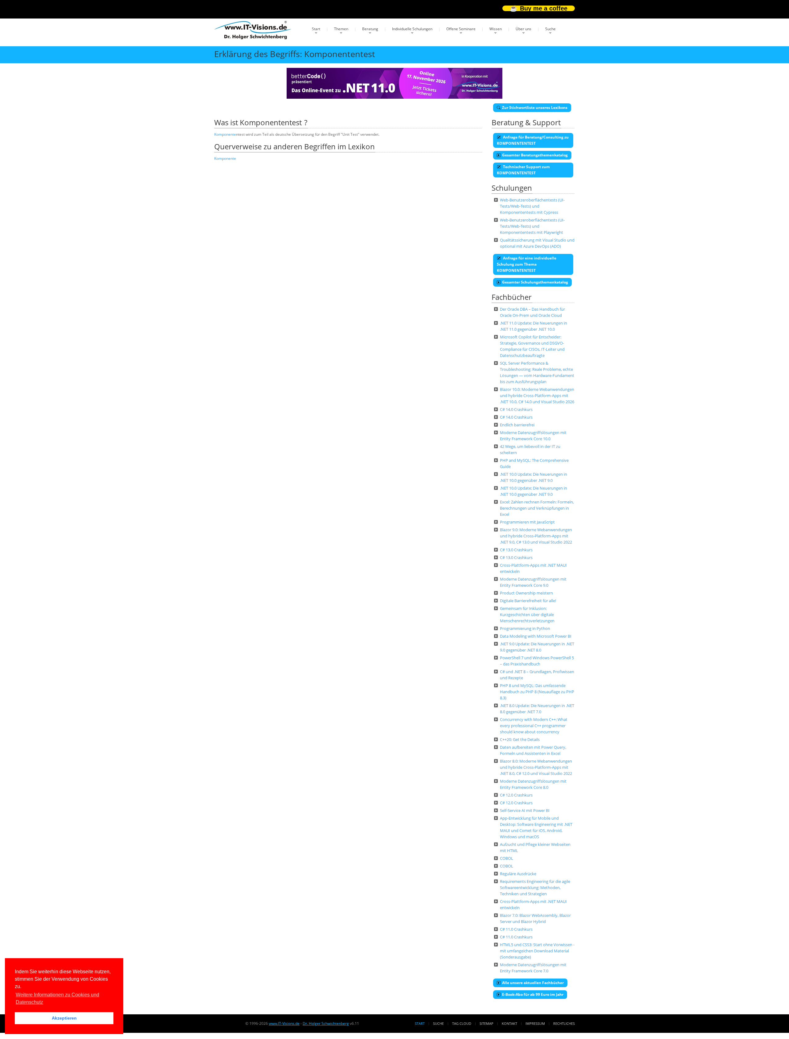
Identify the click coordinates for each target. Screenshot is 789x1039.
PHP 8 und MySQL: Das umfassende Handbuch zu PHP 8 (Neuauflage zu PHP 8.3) (537, 692)
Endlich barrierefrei (517, 425)
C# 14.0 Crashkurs (516, 409)
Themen (341, 28)
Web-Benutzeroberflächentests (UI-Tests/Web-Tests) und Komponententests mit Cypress (532, 206)
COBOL (506, 858)
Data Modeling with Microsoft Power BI (535, 636)
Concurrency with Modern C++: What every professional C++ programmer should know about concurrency (533, 726)
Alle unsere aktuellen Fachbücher (533, 982)
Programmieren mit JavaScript (527, 522)
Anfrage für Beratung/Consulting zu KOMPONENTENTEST (533, 140)
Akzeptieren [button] (64, 1018)
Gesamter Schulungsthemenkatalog (535, 282)
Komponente (225, 134)
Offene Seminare (461, 28)
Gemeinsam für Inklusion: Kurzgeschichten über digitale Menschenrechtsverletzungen (527, 614)
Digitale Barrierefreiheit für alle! (528, 600)
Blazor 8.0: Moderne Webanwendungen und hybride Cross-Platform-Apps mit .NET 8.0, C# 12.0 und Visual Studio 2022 (536, 767)
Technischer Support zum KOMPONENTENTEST (523, 170)
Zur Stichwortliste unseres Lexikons (534, 107)
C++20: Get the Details (520, 739)
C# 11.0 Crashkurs (516, 929)
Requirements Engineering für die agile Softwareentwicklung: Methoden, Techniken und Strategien (535, 887)
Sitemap (486, 1023)
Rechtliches (564, 1023)
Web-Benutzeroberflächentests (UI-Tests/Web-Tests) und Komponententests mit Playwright (532, 226)
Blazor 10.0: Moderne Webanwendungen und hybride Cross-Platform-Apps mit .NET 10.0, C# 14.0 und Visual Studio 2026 (537, 395)
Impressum (535, 1023)
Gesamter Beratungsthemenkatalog (535, 155)
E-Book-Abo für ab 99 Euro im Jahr (532, 994)
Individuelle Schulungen (412, 28)
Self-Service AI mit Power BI (525, 810)
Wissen (495, 28)
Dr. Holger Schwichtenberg (326, 1023)
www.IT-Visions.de (284, 1023)
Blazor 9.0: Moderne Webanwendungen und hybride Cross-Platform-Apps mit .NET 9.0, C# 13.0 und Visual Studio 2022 (536, 536)
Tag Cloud (461, 1023)
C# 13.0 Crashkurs (516, 550)
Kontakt (509, 1023)
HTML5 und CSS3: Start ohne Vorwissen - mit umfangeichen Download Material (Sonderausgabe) (537, 951)
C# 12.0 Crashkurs (516, 795)
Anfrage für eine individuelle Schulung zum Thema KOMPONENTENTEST (526, 264)
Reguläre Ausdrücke (518, 873)
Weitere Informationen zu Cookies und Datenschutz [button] (57, 998)
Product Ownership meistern (526, 593)
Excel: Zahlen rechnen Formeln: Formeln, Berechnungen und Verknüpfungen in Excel (537, 508)
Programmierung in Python (525, 628)
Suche (550, 28)
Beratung (370, 28)
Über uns (523, 28)
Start (316, 28)
